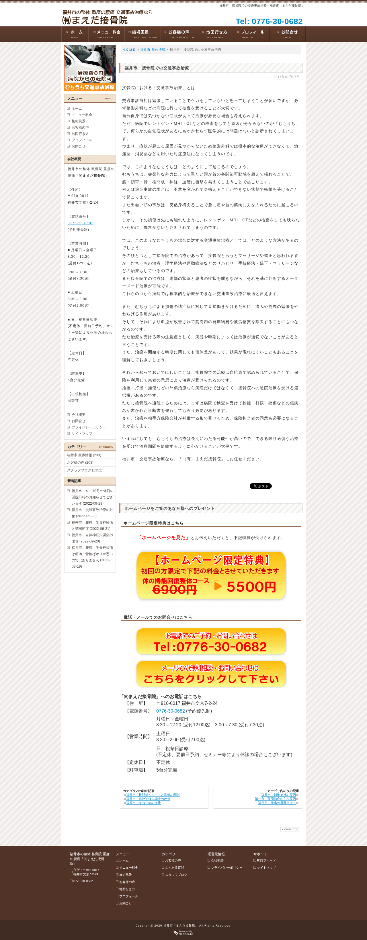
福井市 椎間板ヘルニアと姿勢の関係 (153, 795)
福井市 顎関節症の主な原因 (275, 799)
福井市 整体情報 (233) (84, 455)
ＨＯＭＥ (129, 49)
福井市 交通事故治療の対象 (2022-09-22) (92, 513)
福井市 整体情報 (152, 49)
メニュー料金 (82, 115)
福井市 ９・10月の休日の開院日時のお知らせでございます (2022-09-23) (93, 497)
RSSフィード (266, 860)
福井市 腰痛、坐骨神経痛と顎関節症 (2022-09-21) (92, 525)
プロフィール (82, 140)
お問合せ (78, 146)
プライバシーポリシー (89, 427)
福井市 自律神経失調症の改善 (148, 799)
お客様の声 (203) (80, 463)
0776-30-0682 (170, 711)
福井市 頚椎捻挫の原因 (278, 795)
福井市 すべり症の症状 (143, 803)
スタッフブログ (176, 874)
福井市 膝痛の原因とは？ (277, 803)
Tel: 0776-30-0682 (269, 21)
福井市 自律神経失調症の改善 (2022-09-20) (92, 538)
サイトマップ (82, 434)
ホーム (77, 109)
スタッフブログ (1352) (84, 470)
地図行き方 (80, 134)
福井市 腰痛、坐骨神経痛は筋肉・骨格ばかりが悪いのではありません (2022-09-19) (92, 557)
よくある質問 (174, 867)
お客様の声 (80, 127)
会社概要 (78, 415)
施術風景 (78, 121)
